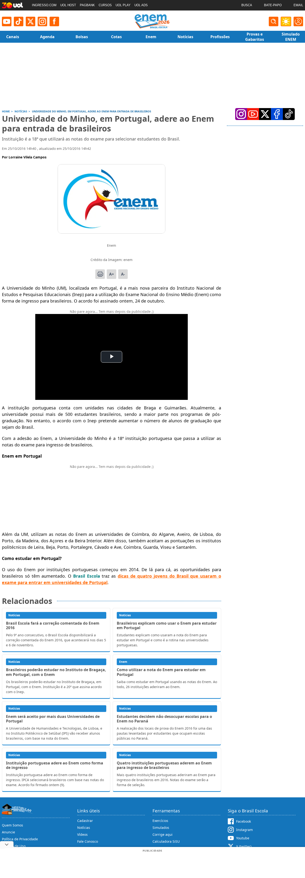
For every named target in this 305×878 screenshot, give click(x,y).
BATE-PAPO (273, 5)
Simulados (160, 827)
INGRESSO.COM (44, 5)
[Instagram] (42, 21)
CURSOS (105, 5)
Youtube (242, 838)
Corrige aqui (162, 834)
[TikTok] (18, 21)
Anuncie (8, 832)
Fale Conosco (87, 841)
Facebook (243, 821)
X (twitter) (243, 846)
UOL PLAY (123, 5)
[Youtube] (6, 21)
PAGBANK (87, 5)
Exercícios (160, 820)
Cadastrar (85, 820)
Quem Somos (12, 825)
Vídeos (82, 834)
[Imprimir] (100, 274)
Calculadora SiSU (166, 841)
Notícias (83, 827)
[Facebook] (277, 114)
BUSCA (246, 5)
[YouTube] (253, 114)
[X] (30, 21)
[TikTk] (289, 114)
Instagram (244, 829)
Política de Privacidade (20, 839)
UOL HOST (68, 5)
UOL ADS (141, 5)
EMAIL (298, 5)
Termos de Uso (13, 846)
